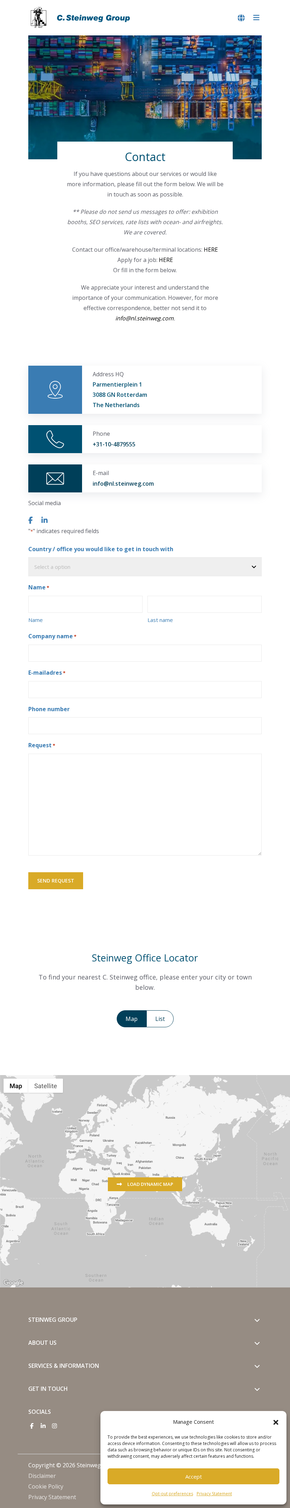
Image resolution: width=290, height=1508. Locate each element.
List (160, 1019)
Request (41, 745)
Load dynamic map (149, 1184)
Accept (193, 1476)
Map (132, 1019)
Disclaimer (42, 1476)
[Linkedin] (43, 1426)
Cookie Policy (45, 1486)
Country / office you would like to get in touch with (100, 549)
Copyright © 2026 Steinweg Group (74, 1465)
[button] (275, 1421)
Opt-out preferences (172, 1494)
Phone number (49, 709)
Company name (52, 636)
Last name (160, 619)
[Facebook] (31, 1426)
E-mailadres (46, 672)
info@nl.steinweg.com (144, 318)
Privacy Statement (214, 1494)
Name (35, 619)
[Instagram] (54, 1426)
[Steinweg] (81, 18)
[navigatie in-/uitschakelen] (256, 18)
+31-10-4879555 (114, 444)
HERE (211, 249)
